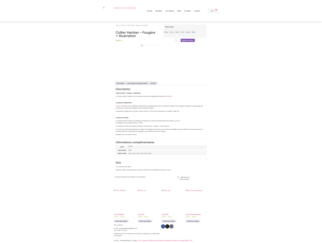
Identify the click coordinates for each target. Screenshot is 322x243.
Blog (179, 11)
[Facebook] (163, 226)
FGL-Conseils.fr (143, 240)
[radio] (166, 32)
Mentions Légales (164, 240)
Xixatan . (170, 96)
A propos (187, 11)
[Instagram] (167, 226)
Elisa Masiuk (154, 240)
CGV (191, 240)
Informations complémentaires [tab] (137, 83)
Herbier (123, 25)
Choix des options (121, 221)
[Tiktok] (171, 226)
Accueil (149, 11)
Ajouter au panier (187, 40)
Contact (197, 11)
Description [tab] (120, 83)
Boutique (158, 11)
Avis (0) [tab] (153, 83)
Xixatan (118, 106)
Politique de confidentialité (179, 240)
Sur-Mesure (169, 11)
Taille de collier (169, 26)
